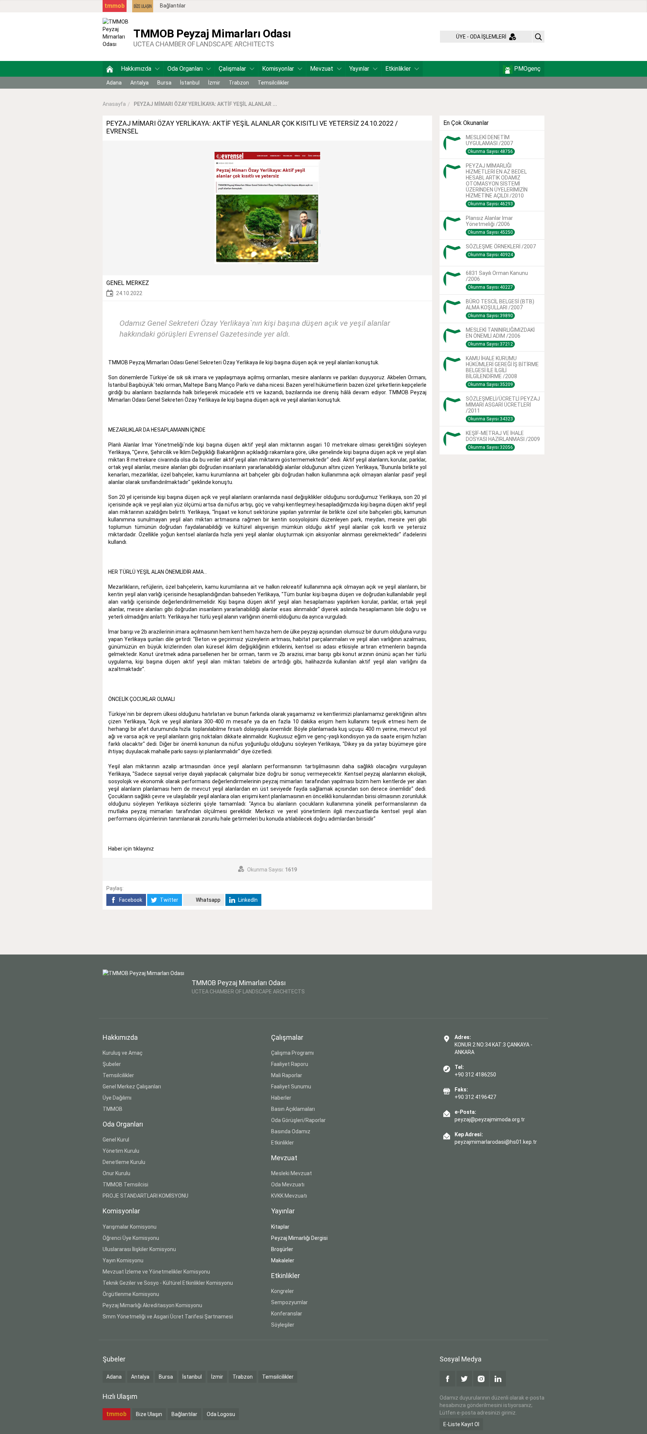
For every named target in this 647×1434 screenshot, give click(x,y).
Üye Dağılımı (117, 1098)
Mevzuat (321, 68)
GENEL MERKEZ (127, 283)
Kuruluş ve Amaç (123, 1053)
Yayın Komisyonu (123, 1260)
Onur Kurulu (116, 1173)
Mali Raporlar (286, 1075)
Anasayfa (114, 104)
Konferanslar (286, 1314)
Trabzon (239, 83)
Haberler (281, 1098)
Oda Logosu (221, 1414)
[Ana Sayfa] (110, 69)
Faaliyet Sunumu (291, 1087)
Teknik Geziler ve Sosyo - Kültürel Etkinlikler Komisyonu (168, 1283)
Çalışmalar (232, 68)
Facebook (130, 900)
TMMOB (112, 1109)
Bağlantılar (173, 6)
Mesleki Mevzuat (291, 1173)
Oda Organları (185, 68)
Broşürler (282, 1249)
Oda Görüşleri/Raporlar (298, 1120)
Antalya (139, 83)
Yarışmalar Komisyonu (130, 1227)
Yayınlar (359, 68)
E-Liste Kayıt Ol (461, 1424)
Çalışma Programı (292, 1053)
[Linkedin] (498, 1378)
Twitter (168, 900)
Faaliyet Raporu (289, 1064)
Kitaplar (280, 1227)
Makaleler (282, 1260)
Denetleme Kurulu (124, 1162)
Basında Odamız (290, 1131)
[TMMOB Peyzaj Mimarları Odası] (116, 36)
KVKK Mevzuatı (289, 1196)
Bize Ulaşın (149, 1414)
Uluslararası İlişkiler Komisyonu (139, 1249)
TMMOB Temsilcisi (125, 1185)
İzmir (214, 83)
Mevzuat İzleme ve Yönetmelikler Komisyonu (156, 1272)
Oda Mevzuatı (287, 1185)
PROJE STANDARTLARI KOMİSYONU (145, 1196)
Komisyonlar (278, 68)
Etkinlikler (398, 68)
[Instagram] (481, 1378)
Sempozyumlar (289, 1302)
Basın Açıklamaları (293, 1109)
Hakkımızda (136, 68)
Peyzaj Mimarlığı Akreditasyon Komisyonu (152, 1305)
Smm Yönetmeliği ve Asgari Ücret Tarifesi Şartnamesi (168, 1317)
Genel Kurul (116, 1140)
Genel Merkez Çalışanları (132, 1087)
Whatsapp (208, 900)
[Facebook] (447, 1378)
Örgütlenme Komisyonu (131, 1294)
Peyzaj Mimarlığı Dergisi (299, 1238)
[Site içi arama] (538, 37)
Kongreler (282, 1291)
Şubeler (112, 1064)
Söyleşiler (282, 1325)
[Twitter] (464, 1378)
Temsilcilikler (273, 83)
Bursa (164, 83)
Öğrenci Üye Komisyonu (131, 1238)
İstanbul (190, 83)
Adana (114, 83)
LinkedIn (247, 900)
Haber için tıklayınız (131, 849)
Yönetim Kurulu (121, 1151)
